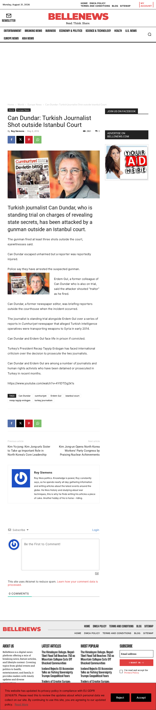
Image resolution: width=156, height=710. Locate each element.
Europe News (35, 104)
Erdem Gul (56, 395)
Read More (21, 704)
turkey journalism (44, 400)
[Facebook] (11, 139)
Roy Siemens (17, 131)
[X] (20, 139)
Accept (141, 697)
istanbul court (72, 395)
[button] (149, 34)
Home (11, 104)
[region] (78, 696)
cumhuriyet (40, 395)
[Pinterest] (29, 139)
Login (95, 529)
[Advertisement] (78, 71)
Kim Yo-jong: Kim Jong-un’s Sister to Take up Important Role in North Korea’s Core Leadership (29, 450)
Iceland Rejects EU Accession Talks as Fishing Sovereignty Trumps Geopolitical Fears (58, 672)
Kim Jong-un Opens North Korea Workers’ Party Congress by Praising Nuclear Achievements (79, 450)
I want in (135, 662)
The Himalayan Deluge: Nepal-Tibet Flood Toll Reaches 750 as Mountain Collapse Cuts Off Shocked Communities (58, 657)
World (21, 104)
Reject (120, 697)
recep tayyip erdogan (19, 400)
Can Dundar (25, 395)
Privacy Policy (131, 672)
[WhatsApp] (37, 139)
